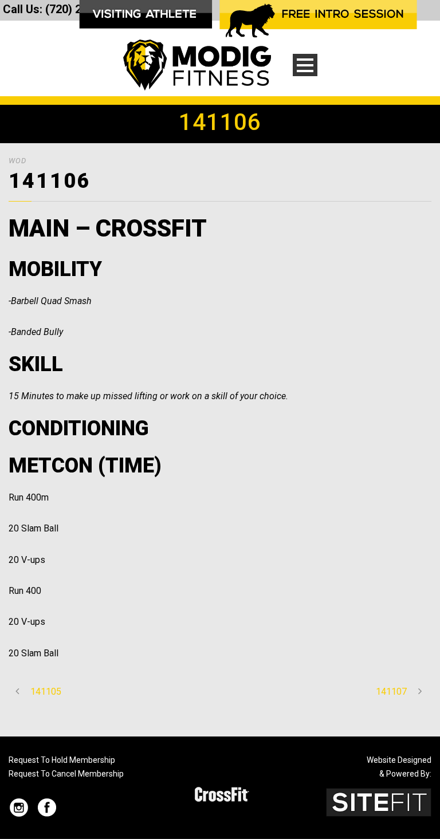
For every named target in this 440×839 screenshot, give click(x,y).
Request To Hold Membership (62, 760)
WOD (17, 160)
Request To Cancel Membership (66, 773)
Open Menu (305, 65)
